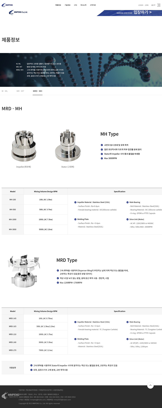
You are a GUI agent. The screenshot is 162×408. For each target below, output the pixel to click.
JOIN (146, 5)
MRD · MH (37, 91)
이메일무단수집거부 (45, 390)
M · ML (5, 91)
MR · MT (20, 91)
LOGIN (140, 5)
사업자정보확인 (58, 390)
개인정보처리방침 (31, 390)
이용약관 (21, 390)
